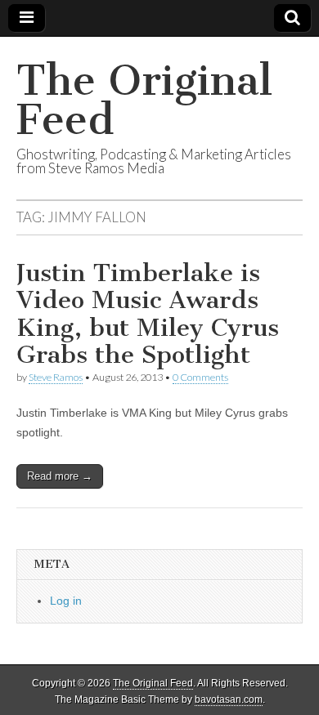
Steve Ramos (56, 377)
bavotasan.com (229, 699)
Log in (66, 600)
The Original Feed (144, 100)
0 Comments (200, 377)
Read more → (59, 476)
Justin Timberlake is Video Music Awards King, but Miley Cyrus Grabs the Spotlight (147, 314)
